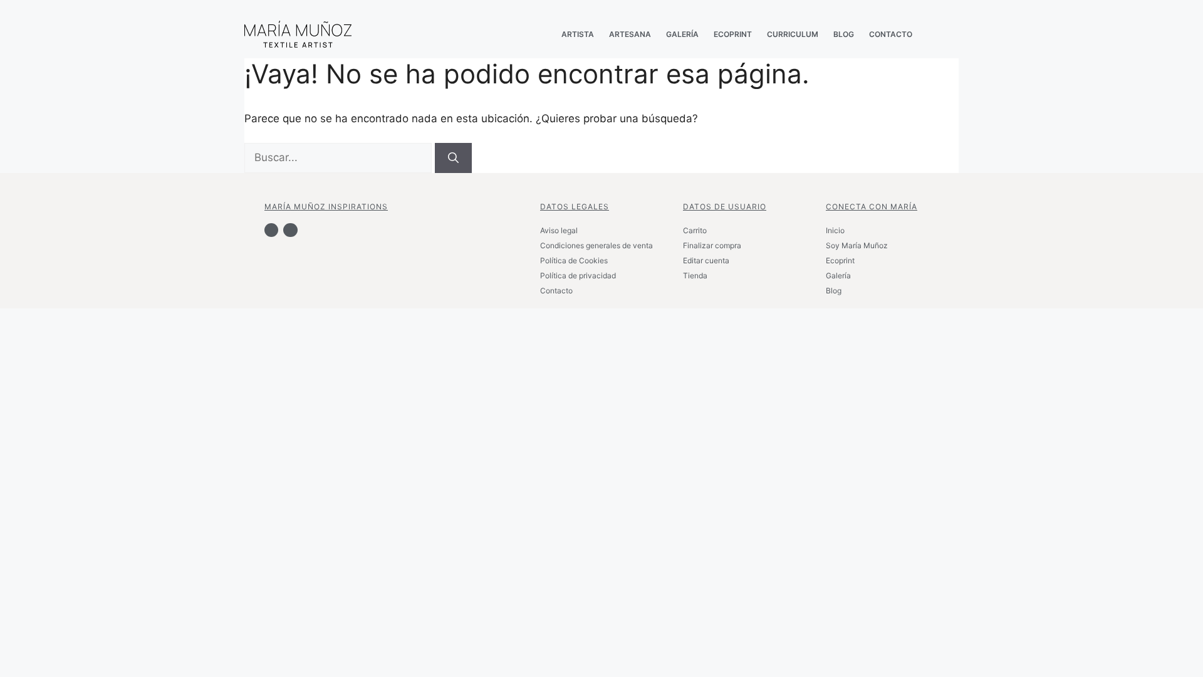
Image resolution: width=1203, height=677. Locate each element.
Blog (833, 290)
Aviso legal (559, 230)
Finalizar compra (712, 245)
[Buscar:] (339, 157)
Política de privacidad (578, 275)
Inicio (835, 230)
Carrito (695, 230)
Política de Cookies (574, 260)
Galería (838, 275)
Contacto (556, 290)
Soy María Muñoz (857, 245)
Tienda (695, 275)
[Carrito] (940, 34)
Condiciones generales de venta (596, 245)
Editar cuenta (706, 260)
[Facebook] (271, 230)
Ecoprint (840, 260)
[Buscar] (453, 158)
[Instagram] (290, 230)
